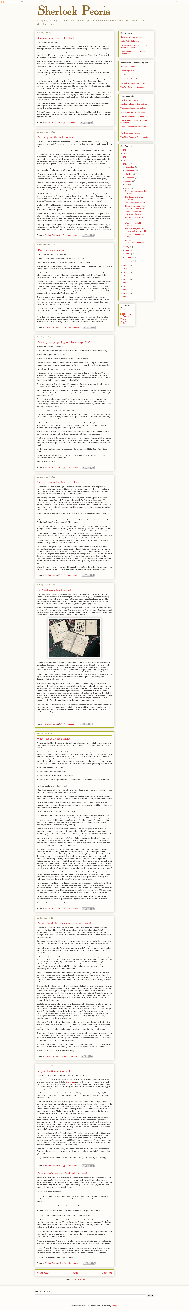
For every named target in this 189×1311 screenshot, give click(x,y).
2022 (125, 164)
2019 (125, 272)
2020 (125, 269)
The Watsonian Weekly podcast (133, 108)
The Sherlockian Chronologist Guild (134, 116)
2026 (125, 150)
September (130, 178)
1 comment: (72, 123)
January (129, 261)
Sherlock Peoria (127, 315)
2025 (125, 153)
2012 (125, 297)
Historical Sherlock (128, 67)
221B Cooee (125, 75)
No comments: (73, 235)
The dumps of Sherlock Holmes (55, 137)
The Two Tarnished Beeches (132, 87)
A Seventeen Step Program (131, 79)
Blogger (114, 1306)
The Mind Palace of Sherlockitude (134, 137)
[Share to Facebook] (89, 122)
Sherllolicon (70, 1082)
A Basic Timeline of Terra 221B (132, 112)
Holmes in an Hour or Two (131, 37)
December (129, 167)
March (128, 254)
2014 (125, 290)
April (127, 250)
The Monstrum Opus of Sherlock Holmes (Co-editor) (133, 46)
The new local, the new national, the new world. (64, 923)
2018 (125, 276)
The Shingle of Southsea (130, 71)
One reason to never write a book (56, 38)
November (129, 170)
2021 (125, 265)
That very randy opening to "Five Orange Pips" (63, 342)
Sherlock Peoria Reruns (130, 133)
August (128, 181)
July (127, 185)
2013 (125, 293)
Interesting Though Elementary (133, 83)
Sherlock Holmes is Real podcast (133, 104)
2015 (125, 286)
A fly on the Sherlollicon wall (54, 1071)
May (127, 247)
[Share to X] (86, 122)
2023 (125, 160)
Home (75, 1273)
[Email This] (81, 122)
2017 (125, 279)
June (127, 188)
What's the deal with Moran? (53, 738)
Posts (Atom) (80, 1279)
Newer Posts (43, 1273)
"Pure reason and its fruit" (51, 250)
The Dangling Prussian (129, 100)
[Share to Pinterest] (91, 122)
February (129, 257)
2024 (125, 157)
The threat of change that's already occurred (62, 1173)
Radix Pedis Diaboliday (129, 41)
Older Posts (107, 1273)
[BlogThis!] (84, 122)
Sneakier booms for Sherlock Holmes (58, 482)
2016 (125, 283)
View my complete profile (124, 321)
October (129, 174)
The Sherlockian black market (54, 590)
